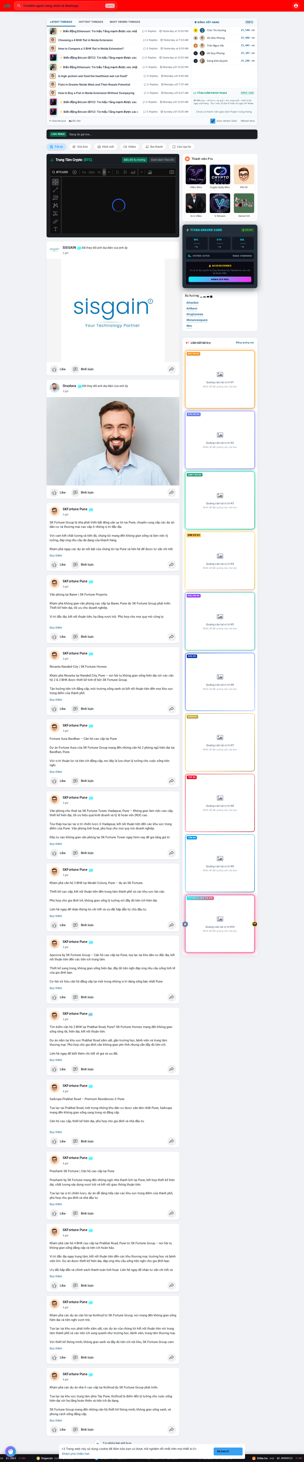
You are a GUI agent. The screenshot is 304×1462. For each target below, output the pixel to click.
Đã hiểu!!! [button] (223, 1451)
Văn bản (82, 146)
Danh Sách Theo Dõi (162, 159)
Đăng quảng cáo (245, 342)
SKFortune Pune (75, 509)
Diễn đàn (76, 120)
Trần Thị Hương (216, 30)
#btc (189, 325)
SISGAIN (69, 248)
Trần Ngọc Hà (215, 45)
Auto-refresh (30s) (227, 120)
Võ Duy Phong (216, 53)
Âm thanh (156, 146)
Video (132, 146)
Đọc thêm (56, 555)
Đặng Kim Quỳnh (217, 60)
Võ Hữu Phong (216, 37)
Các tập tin (183, 146)
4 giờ (65, 1091)
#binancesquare (197, 320)
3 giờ (65, 391)
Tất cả (58, 146)
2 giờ (65, 253)
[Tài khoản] (296, 6)
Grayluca (69, 386)
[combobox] (65, 5)
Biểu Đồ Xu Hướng (134, 159)
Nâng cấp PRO (220, 279)
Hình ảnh (108, 146)
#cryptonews (194, 314)
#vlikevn (191, 308)
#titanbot (192, 302)
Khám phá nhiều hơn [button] (76, 1453)
